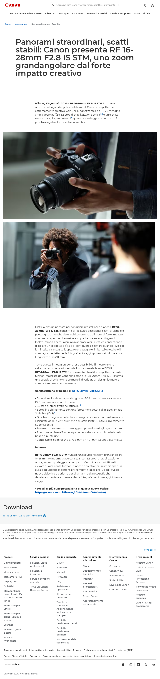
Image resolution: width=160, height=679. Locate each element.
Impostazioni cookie (105, 656)
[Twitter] (146, 664)
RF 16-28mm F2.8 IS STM (87, 390)
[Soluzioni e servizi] (108, 13)
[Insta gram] (131, 664)
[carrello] (152, 5)
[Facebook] (123, 664)
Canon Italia (11, 664)
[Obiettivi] (56, 13)
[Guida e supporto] (131, 13)
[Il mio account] (144, 5)
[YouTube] (153, 664)
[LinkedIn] (138, 664)
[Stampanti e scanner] (84, 13)
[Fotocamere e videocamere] (43, 13)
